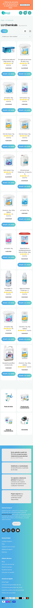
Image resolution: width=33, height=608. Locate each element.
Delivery (4, 552)
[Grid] (25, 31)
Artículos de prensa (8, 564)
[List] (30, 31)
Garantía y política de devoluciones (13, 590)
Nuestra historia (7, 569)
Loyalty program (7, 541)
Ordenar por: (5, 36)
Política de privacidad (8, 593)
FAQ (3, 544)
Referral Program (7, 549)
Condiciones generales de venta (12, 587)
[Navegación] (29, 13)
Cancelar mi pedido (8, 572)
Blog (3, 561)
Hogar (2, 20)
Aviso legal (5, 582)
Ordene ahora (25, 5)
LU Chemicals (9, 20)
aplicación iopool (7, 514)
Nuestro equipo (7, 567)
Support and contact (8, 546)
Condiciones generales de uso (11, 584)
